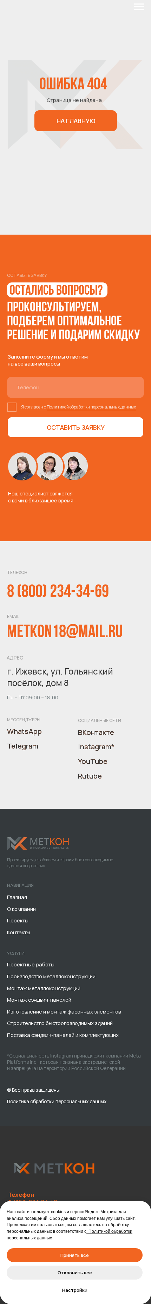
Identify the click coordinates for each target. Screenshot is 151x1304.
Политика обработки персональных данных (56, 1101)
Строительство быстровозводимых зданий (60, 1022)
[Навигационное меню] (139, 6)
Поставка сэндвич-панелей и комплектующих (63, 1034)
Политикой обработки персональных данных (91, 407)
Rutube (90, 776)
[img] (38, 843)
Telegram (22, 746)
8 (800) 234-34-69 (58, 593)
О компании (21, 908)
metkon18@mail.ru (65, 633)
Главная (17, 896)
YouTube (92, 761)
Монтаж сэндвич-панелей (39, 999)
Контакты (18, 932)
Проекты (17, 920)
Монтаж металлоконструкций (43, 988)
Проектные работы (30, 964)
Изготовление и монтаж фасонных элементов (64, 1011)
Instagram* (96, 746)
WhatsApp (24, 731)
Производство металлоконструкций (51, 976)
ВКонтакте (96, 732)
